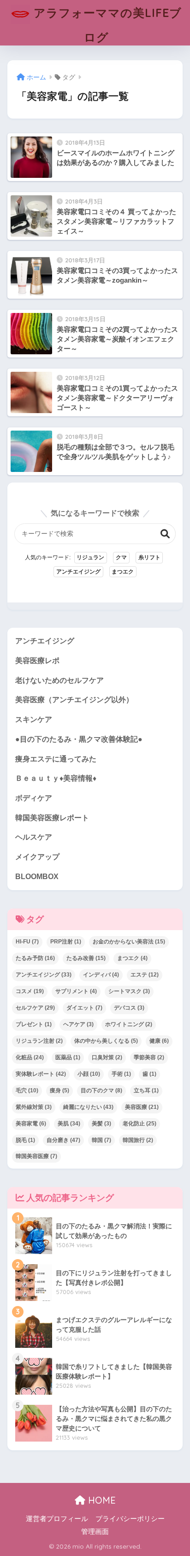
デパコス (129, 1008)
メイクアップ (37, 857)
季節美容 (149, 1057)
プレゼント (34, 1024)
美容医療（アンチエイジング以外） (74, 700)
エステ (145, 974)
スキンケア (33, 719)
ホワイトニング (128, 1024)
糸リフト (149, 557)
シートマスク (129, 991)
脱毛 (25, 1140)
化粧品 (30, 1057)
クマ (121, 557)
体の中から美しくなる (106, 1041)
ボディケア (33, 798)
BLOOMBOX (37, 876)
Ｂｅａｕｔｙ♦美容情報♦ (55, 778)
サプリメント (76, 991)
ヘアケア (78, 1024)
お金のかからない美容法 (129, 941)
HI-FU (27, 941)
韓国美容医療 (36, 1156)
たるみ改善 (86, 958)
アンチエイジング (78, 571)
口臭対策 (107, 1057)
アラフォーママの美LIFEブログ (106, 25)
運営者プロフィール (57, 1518)
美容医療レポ (37, 660)
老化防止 (139, 1123)
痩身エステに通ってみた (55, 759)
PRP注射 (65, 941)
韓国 (101, 1140)
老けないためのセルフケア (59, 680)
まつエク (123, 571)
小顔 (88, 1074)
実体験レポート (41, 1074)
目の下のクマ (101, 1090)
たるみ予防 (35, 958)
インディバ (101, 974)
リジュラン (90, 557)
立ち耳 (146, 1090)
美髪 (101, 1123)
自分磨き (63, 1140)
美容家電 (31, 1123)
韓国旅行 (138, 1140)
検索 (165, 533)
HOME (100, 1500)
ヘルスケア (33, 837)
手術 (121, 1074)
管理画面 (95, 1531)
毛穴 (27, 1090)
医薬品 (67, 1057)
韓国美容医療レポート (52, 818)
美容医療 (142, 1107)
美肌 (69, 1123)
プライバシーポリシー (130, 1518)
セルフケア (35, 1008)
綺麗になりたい (88, 1107)
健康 (159, 1041)
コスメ (30, 991)
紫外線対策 (34, 1107)
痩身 (59, 1090)
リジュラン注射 (39, 1041)
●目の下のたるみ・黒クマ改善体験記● (78, 739)
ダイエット (84, 1008)
